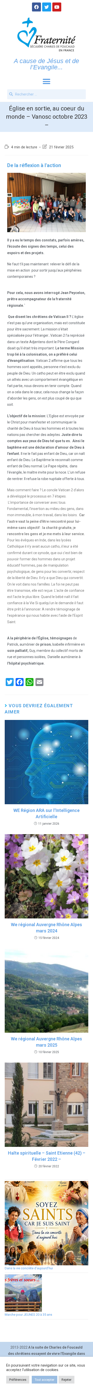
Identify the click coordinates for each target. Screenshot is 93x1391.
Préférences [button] (17, 1380)
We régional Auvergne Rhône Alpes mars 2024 (46, 927)
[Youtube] (56, 6)
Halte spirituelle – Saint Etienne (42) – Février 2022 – (46, 1156)
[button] (46, 81)
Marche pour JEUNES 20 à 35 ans (28, 1314)
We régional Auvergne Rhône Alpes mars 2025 (46, 1042)
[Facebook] (36, 6)
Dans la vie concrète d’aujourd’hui (29, 1268)
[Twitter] (46, 6)
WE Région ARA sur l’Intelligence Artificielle (46, 813)
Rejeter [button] (66, 1380)
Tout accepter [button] (44, 1380)
